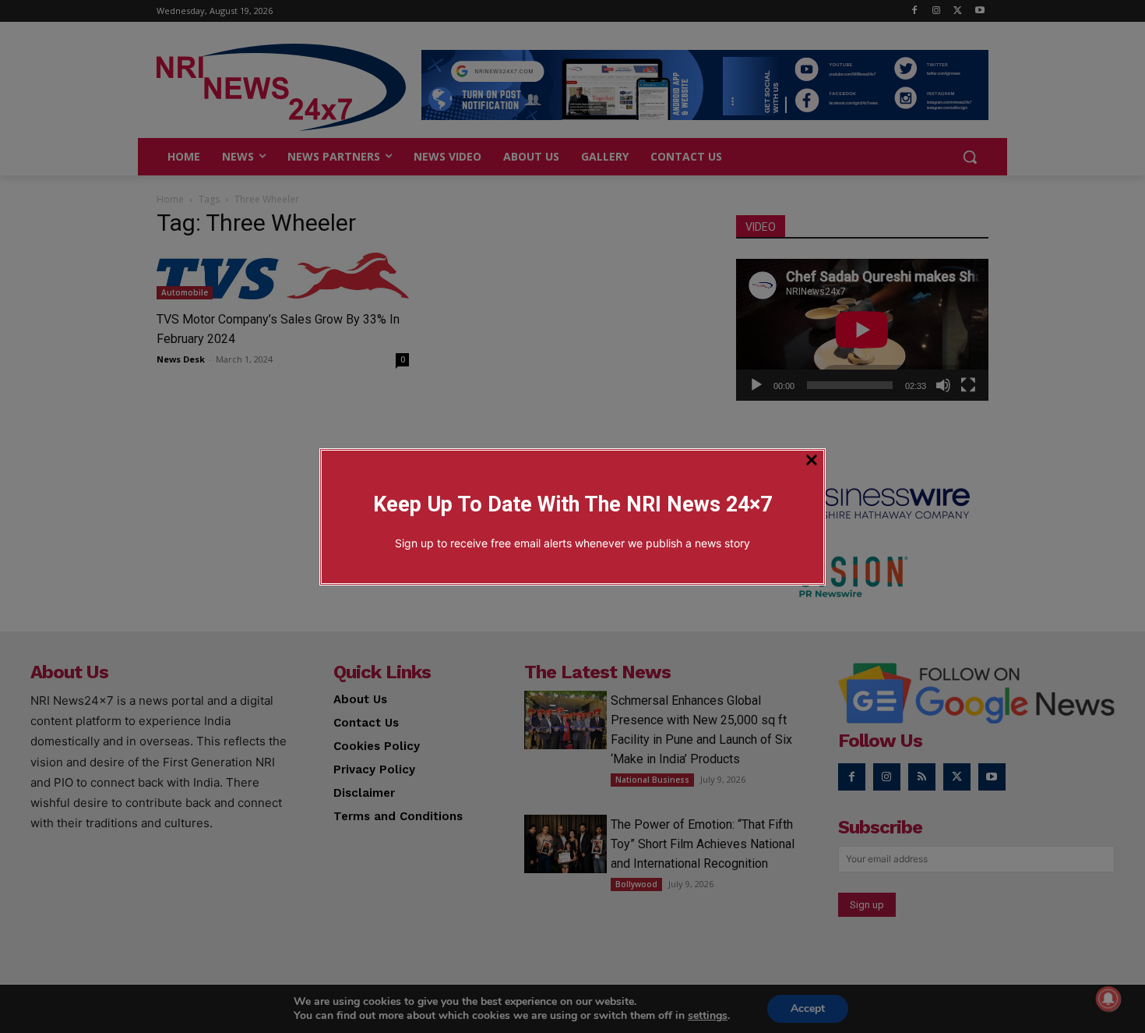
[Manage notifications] (1108, 998)
